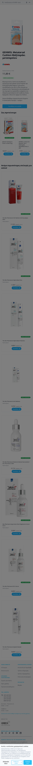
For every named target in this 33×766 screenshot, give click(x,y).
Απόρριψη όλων (6, 762)
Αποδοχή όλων (27, 762)
